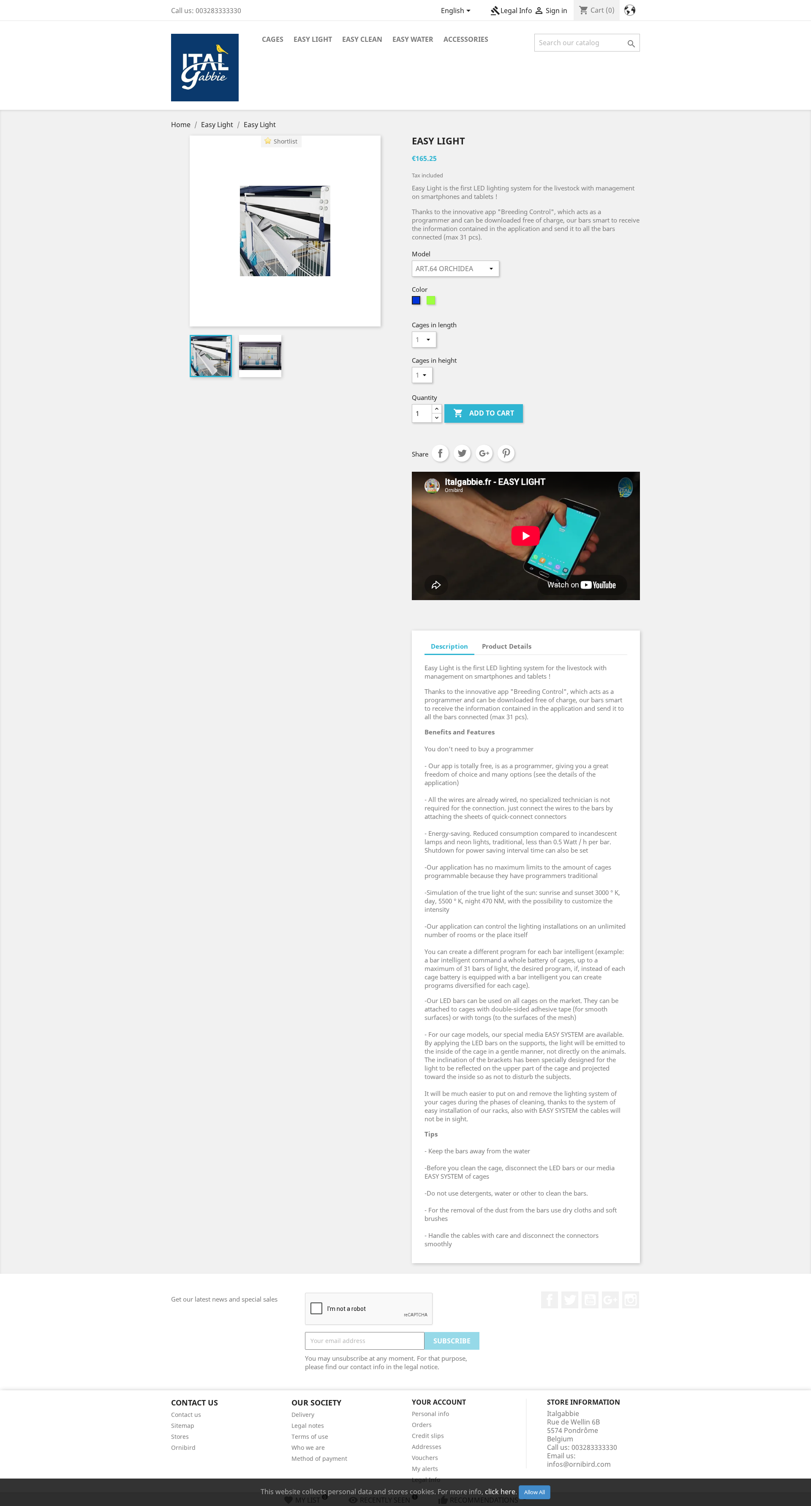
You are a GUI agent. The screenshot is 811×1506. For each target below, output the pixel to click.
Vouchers (425, 1458)
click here (500, 1491)
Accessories (466, 39)
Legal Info (511, 10)
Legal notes (307, 1426)
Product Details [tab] (506, 646)
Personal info (430, 1414)
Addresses (426, 1447)
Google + (610, 1299)
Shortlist (285, 141)
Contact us (186, 1415)
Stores (180, 1437)
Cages (272, 39)
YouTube (590, 1299)
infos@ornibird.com (579, 1464)
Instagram (630, 1299)
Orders (422, 1425)
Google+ (484, 453)
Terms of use (309, 1437)
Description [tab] (449, 646)
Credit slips (428, 1436)
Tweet (462, 453)
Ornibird (183, 1447)
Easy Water (412, 39)
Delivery (302, 1415)
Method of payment (319, 1458)
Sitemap (182, 1426)
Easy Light (313, 39)
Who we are (308, 1447)
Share (440, 453)
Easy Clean (362, 39)
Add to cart (483, 413)
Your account (439, 1402)
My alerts (425, 1469)
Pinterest (506, 453)
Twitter (569, 1299)
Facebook (549, 1299)
